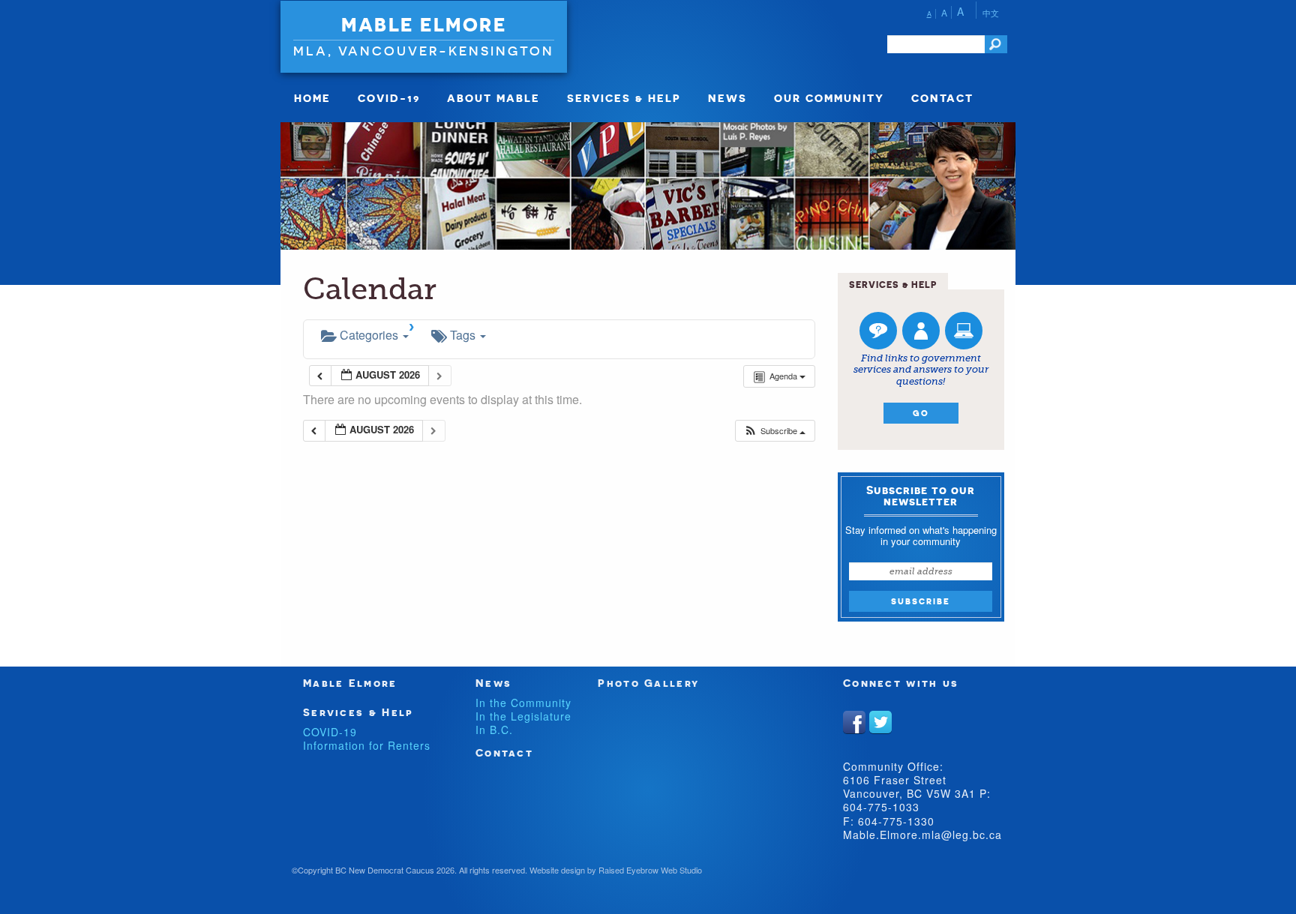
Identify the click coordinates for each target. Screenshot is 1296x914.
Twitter (880, 722)
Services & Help (624, 97)
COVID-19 (389, 97)
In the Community (524, 702)
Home (312, 97)
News (727, 97)
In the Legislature (524, 716)
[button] (774, 431)
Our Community (829, 97)
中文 (990, 13)
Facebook (854, 722)
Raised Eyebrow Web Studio (650, 870)
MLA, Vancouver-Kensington (423, 50)
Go (921, 413)
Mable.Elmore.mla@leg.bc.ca (922, 834)
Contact (942, 97)
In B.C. (494, 729)
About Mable (493, 97)
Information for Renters (366, 745)
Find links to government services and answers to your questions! (921, 369)
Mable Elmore (423, 24)
